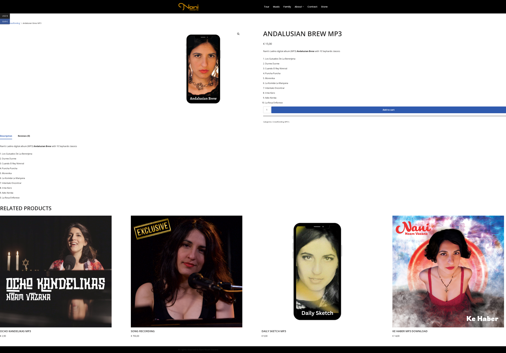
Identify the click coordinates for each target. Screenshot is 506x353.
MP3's (287, 122)
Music (276, 6)
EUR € (6, 21)
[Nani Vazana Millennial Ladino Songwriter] (188, 6)
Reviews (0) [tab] (24, 135)
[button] (303, 6)
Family (287, 6)
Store (324, 6)
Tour (266, 6)
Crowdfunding (278, 122)
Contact (312, 6)
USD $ (6, 16)
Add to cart (389, 109)
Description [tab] (6, 135)
